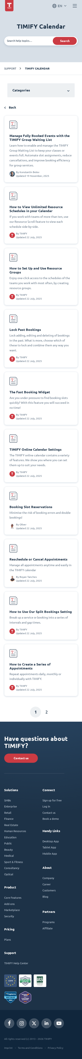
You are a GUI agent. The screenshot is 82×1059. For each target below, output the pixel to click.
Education (10, 837)
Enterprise (10, 806)
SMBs (7, 800)
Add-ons (9, 903)
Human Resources (15, 831)
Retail (7, 812)
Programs (48, 922)
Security (9, 916)
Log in (46, 806)
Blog (45, 896)
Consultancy (11, 867)
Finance (8, 818)
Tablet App (49, 847)
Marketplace (12, 909)
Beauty (8, 849)
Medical (9, 855)
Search (65, 41)
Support (10, 68)
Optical (8, 874)
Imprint (8, 1047)
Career (46, 884)
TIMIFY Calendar (37, 68)
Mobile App (49, 853)
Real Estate (11, 824)
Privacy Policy (55, 1047)
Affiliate (47, 928)
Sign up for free (52, 800)
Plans (7, 939)
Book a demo (50, 818)
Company (48, 877)
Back (12, 107)
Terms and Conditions (30, 1047)
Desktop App (50, 841)
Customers (49, 890)
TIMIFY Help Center (16, 963)
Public (8, 843)
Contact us (21, 758)
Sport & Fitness (13, 861)
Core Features (12, 897)
